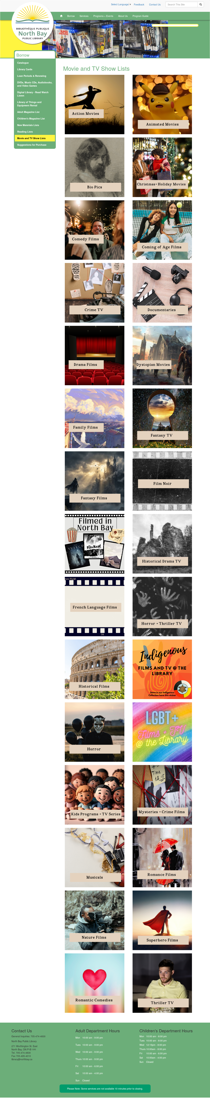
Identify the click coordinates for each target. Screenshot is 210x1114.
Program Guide (140, 16)
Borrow (71, 16)
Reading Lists (25, 131)
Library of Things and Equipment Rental (29, 103)
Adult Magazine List (28, 112)
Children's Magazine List (31, 118)
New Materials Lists (28, 125)
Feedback (139, 4)
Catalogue (23, 62)
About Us (123, 16)
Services (84, 16)
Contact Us (155, 4)
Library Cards (24, 69)
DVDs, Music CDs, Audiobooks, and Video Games (34, 84)
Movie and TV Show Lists (31, 138)
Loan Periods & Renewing (31, 75)
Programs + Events (103, 16)
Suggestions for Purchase (31, 144)
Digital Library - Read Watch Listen (33, 94)
